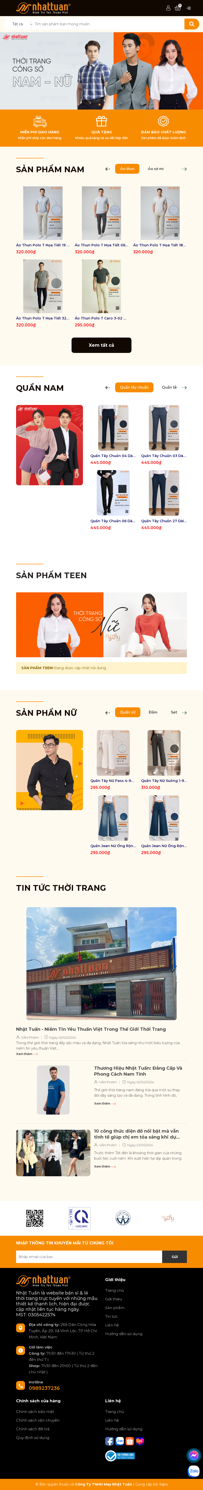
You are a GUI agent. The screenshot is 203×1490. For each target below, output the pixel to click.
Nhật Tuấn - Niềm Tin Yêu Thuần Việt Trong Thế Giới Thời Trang (91, 1029)
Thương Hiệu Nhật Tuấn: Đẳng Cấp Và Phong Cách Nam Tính (138, 1071)
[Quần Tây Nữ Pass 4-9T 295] (113, 753)
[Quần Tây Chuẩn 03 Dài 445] (164, 428)
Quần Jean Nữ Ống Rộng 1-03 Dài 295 (113, 846)
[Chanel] (34, 1218)
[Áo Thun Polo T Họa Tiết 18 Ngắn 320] (160, 213)
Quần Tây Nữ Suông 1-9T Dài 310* (164, 780)
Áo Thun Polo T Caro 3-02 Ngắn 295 (101, 318)
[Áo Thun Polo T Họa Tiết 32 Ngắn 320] (43, 286)
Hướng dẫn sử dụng (123, 1333)
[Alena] (101, 71)
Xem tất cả (101, 345)
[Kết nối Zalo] (120, 1440)
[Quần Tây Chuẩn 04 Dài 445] (113, 428)
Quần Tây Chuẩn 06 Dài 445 (113, 521)
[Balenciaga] (168, 1218)
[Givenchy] (123, 1218)
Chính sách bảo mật (35, 1411)
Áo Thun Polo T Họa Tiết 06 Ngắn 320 (101, 245)
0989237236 (44, 1388)
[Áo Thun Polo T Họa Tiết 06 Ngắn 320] (101, 213)
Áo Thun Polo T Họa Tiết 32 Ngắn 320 (43, 318)
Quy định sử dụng (32, 1437)
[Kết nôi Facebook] (110, 1440)
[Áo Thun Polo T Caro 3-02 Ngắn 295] (101, 286)
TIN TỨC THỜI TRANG (61, 888)
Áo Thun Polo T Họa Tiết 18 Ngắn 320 (160, 245)
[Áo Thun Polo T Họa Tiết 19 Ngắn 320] (43, 213)
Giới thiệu (113, 1299)
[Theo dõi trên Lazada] (140, 1440)
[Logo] (43, 7)
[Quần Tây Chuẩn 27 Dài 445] (164, 493)
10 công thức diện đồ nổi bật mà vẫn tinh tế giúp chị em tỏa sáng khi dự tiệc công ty (136, 1134)
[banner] (49, 444)
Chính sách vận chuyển (37, 1420)
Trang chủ (114, 1290)
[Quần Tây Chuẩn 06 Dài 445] (113, 493)
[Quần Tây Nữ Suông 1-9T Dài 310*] (164, 753)
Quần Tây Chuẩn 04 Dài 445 (113, 456)
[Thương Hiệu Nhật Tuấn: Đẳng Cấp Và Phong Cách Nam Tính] (53, 1090)
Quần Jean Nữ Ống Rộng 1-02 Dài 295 (164, 846)
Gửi (175, 1257)
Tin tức (111, 1316)
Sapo (163, 1484)
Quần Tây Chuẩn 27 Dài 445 (164, 521)
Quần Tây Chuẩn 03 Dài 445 (164, 456)
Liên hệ (112, 1325)
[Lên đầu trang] (194, 1481)
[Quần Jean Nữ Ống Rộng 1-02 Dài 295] (164, 818)
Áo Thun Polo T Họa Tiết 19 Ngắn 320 (43, 245)
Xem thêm (24, 1054)
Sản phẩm (115, 1307)
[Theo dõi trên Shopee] (130, 1440)
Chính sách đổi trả (33, 1429)
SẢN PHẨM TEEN (51, 575)
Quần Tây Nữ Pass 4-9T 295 (113, 780)
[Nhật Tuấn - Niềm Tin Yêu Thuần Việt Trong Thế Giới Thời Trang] (101, 963)
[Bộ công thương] (120, 1455)
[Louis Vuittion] (79, 1218)
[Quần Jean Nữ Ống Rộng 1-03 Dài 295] (113, 818)
